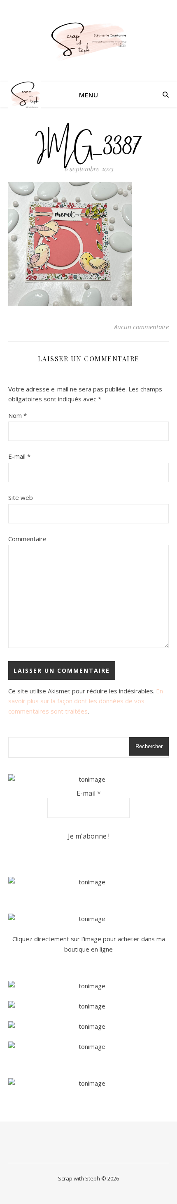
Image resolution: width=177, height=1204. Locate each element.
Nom (17, 415)
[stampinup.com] (88, 882)
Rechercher (149, 746)
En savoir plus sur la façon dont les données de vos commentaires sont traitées (85, 701)
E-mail (19, 456)
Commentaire (27, 539)
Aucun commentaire (141, 327)
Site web (20, 497)
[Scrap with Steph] (88, 41)
